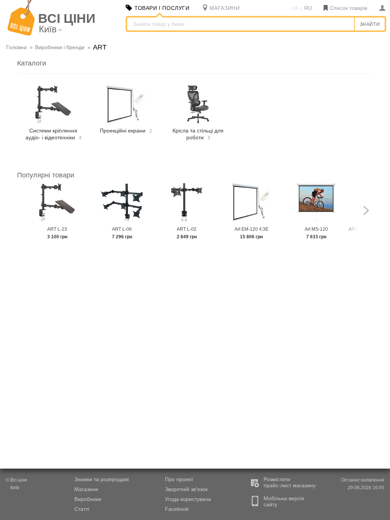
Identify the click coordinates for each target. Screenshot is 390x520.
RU (308, 8)
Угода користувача (188, 499)
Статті (81, 509)
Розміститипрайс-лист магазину (290, 482)
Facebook (177, 509)
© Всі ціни (16, 480)
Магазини (86, 489)
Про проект (179, 479)
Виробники (87, 499)
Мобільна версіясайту (284, 501)
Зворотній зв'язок (186, 489)
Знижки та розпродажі (101, 479)
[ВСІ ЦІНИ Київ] (21, 34)
